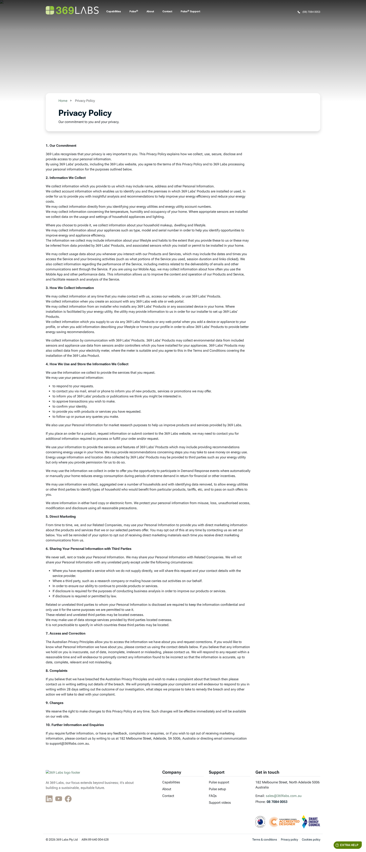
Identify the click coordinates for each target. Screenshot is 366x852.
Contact (167, 11)
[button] (50, 799)
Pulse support (219, 782)
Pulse (133, 11)
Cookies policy (311, 839)
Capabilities (113, 11)
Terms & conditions (264, 839)
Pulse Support (190, 11)
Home (62, 101)
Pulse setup (217, 789)
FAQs (213, 796)
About (150, 11)
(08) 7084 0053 (311, 11)
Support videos (220, 803)
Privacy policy (289, 839)
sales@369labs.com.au (284, 796)
